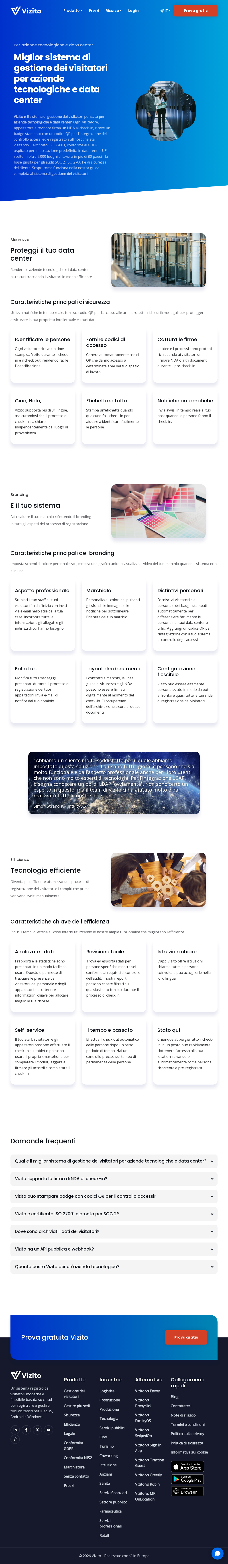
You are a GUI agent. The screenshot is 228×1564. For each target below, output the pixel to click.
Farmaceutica (111, 1511)
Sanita (105, 1483)
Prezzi (94, 10)
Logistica (107, 1390)
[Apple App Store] (187, 1465)
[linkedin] (15, 1430)
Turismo (107, 1446)
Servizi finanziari (113, 1492)
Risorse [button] (112, 10)
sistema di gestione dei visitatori (61, 173)
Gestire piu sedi (77, 1405)
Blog (175, 1396)
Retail (104, 1535)
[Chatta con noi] (218, 1554)
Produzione (109, 1409)
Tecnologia (109, 1418)
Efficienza (72, 1424)
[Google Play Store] (187, 1477)
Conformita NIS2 (78, 1457)
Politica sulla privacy (187, 1433)
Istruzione (108, 1464)
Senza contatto (76, 1476)
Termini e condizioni (188, 1424)
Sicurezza (72, 1415)
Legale (69, 1433)
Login (133, 10)
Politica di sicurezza (187, 1443)
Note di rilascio (183, 1415)
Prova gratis (196, 10)
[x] (37, 1430)
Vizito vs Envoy (147, 1390)
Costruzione (110, 1400)
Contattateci (181, 1405)
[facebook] (26, 1430)
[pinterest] (15, 1439)
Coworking (109, 1455)
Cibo (103, 1437)
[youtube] (48, 1430)
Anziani (106, 1474)
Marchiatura (74, 1467)
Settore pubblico (113, 1502)
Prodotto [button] (71, 10)
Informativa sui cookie (189, 1452)
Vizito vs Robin (147, 1484)
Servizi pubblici (112, 1427)
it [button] (166, 10)
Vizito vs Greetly (148, 1474)
